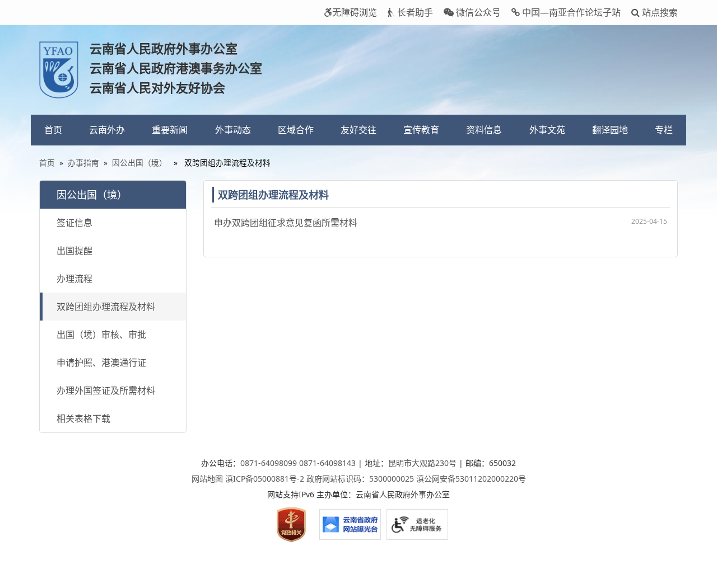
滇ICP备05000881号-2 (264, 478)
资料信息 (484, 130)
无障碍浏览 (354, 12)
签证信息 (74, 222)
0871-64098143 (327, 463)
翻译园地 (610, 130)
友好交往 (358, 130)
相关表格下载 (83, 418)
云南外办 (107, 130)
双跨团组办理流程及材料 (106, 306)
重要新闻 (170, 130)
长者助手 (414, 12)
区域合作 (296, 130)
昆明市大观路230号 (422, 463)
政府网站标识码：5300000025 (360, 478)
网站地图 (207, 478)
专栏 (664, 130)
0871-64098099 (268, 463)
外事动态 (233, 130)
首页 (53, 130)
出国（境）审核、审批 (101, 334)
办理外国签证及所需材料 (106, 390)
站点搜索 (659, 12)
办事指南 (83, 162)
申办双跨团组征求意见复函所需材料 (285, 222)
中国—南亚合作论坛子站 (570, 12)
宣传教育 (421, 130)
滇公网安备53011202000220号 (471, 478)
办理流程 (74, 278)
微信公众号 (477, 12)
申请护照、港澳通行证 (101, 362)
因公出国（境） (139, 162)
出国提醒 (74, 250)
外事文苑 (547, 130)
